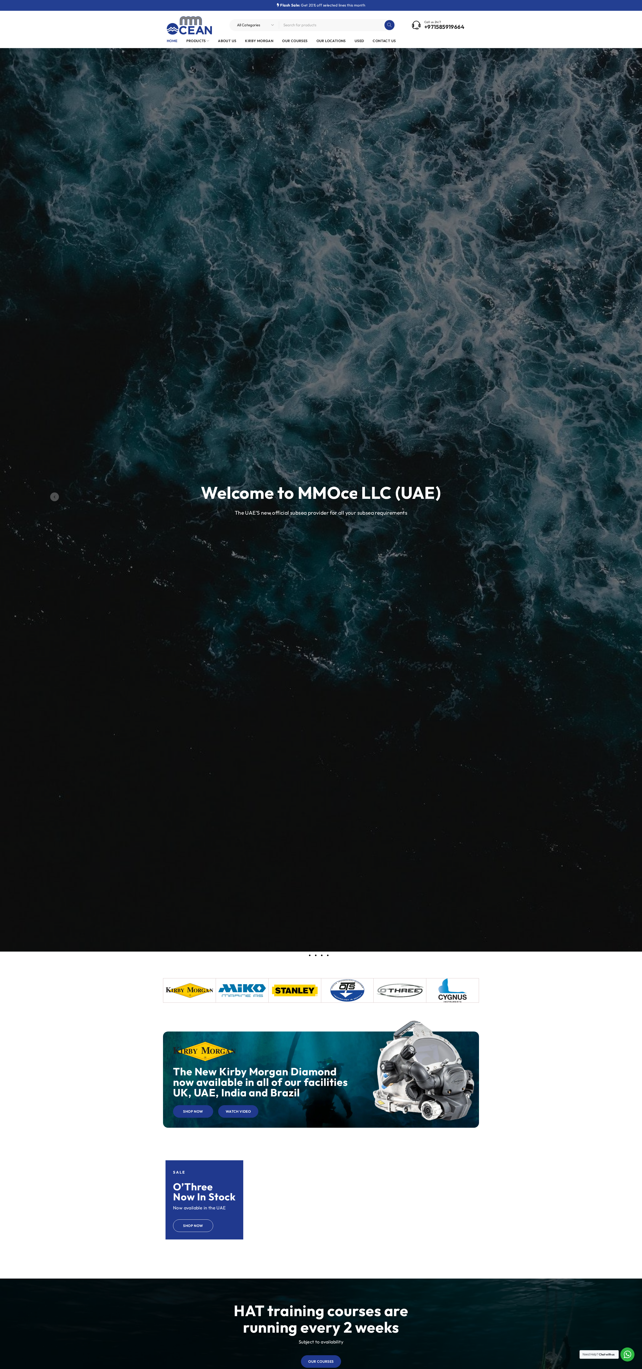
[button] (54, 497)
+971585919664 (444, 27)
